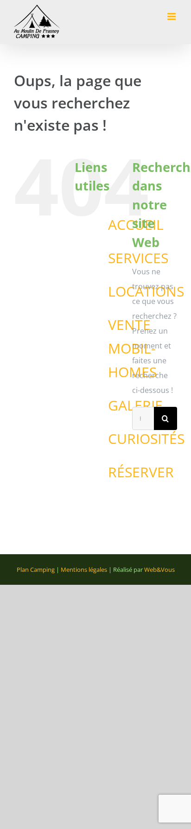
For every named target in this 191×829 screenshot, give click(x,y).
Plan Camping (36, 569)
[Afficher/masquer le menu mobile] (172, 16)
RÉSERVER (141, 471)
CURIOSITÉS (146, 438)
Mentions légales (84, 569)
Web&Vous (159, 569)
